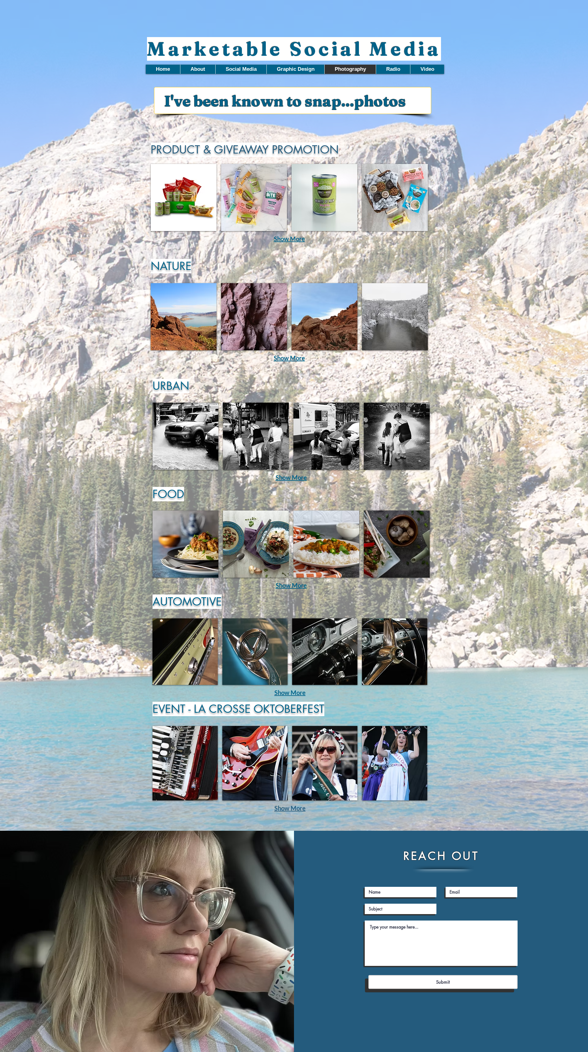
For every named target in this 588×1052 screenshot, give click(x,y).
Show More (289, 238)
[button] (184, 197)
